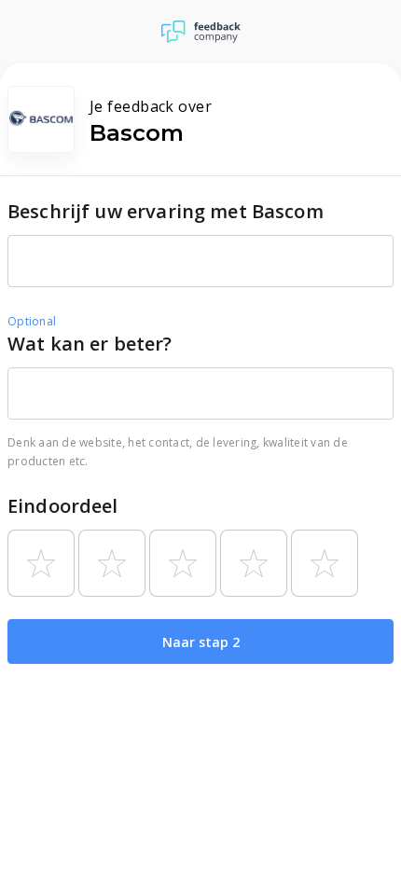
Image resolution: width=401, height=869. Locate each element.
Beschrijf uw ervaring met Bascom (165, 211)
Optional (31, 321)
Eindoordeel (62, 505)
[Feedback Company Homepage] (201, 31)
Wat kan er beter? (90, 343)
